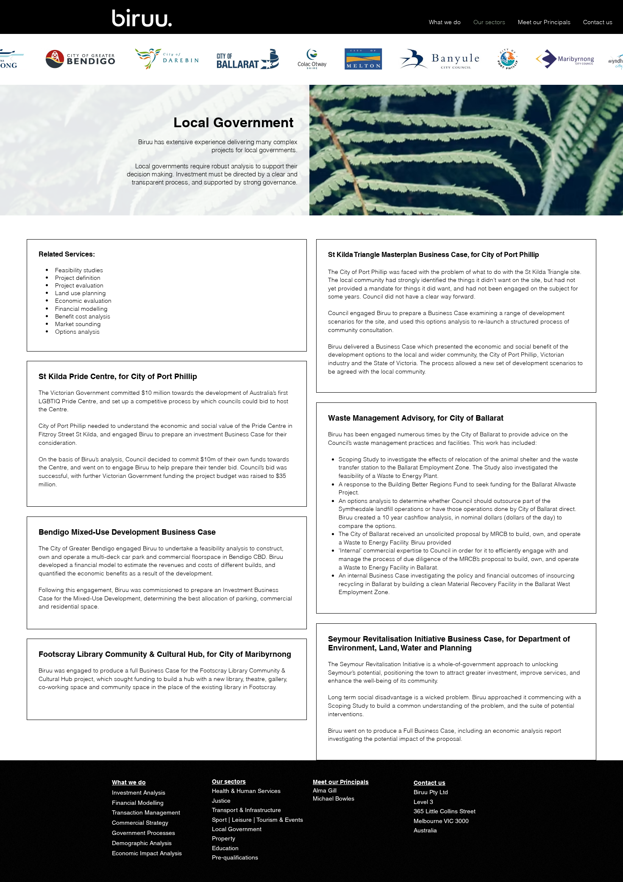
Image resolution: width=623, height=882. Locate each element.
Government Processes (143, 832)
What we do (129, 782)
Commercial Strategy (140, 822)
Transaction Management (146, 812)
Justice (221, 800)
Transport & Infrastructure (246, 810)
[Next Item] (611, 59)
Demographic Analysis (142, 843)
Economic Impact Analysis (147, 853)
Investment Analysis (138, 792)
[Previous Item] (11, 59)
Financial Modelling (138, 802)
